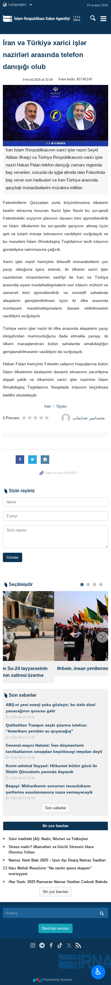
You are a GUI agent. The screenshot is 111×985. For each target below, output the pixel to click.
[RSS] (78, 945)
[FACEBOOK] (51, 945)
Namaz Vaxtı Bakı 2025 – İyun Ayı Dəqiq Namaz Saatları (57, 860)
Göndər (12, 557)
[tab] (55, 825)
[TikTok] (60, 945)
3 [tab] (94, 584)
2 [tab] (88, 584)
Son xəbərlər (55, 808)
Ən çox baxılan (55, 892)
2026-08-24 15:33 (22, 778)
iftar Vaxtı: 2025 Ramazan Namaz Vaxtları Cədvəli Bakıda (58, 882)
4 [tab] (100, 584)
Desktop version (55, 928)
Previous (8, 637)
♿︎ (98, 972)
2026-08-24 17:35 (22, 737)
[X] (69, 945)
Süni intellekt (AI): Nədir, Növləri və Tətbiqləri (48, 839)
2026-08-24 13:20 (22, 798)
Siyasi (61, 406)
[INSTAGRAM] (33, 945)
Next (102, 637)
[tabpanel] (55, 634)
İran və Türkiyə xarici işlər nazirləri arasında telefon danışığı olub (45, 54)
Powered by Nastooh (57, 979)
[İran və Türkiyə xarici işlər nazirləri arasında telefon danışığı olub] (55, 115)
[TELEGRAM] (42, 945)
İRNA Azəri (47, 18)
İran (47, 406)
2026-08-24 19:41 (22, 717)
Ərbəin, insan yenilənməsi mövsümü (45, 668)
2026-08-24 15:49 (22, 757)
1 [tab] (82, 584)
